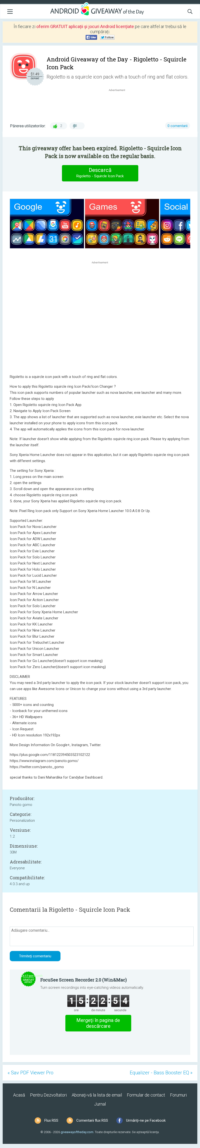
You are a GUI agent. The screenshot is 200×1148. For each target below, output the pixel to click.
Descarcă (100, 172)
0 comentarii (178, 126)
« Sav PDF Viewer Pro (30, 1073)
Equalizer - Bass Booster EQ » (161, 1073)
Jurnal (100, 1104)
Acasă (19, 1095)
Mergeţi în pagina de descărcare (98, 1023)
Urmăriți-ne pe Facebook (146, 1120)
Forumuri (178, 1095)
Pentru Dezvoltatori (48, 1095)
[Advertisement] (119, 104)
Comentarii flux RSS (92, 1120)
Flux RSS (51, 1120)
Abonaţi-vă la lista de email (97, 1095)
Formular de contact (146, 1095)
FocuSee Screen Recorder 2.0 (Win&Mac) (83, 980)
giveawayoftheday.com (77, 1132)
